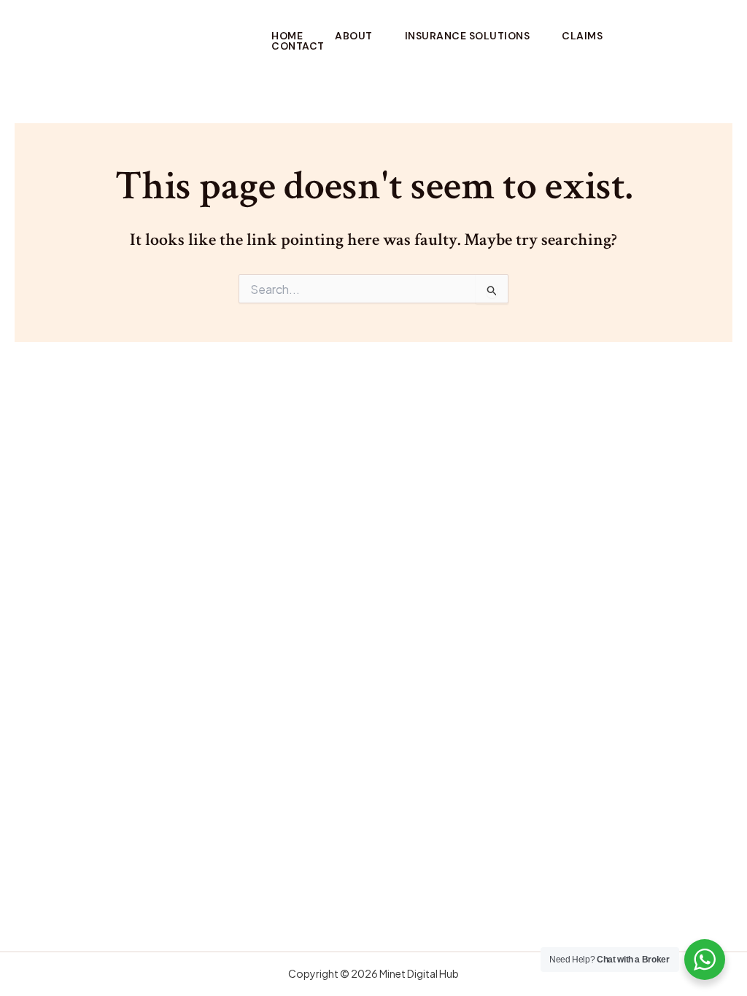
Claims (582, 36)
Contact (298, 46)
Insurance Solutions (467, 36)
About (354, 36)
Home (287, 36)
